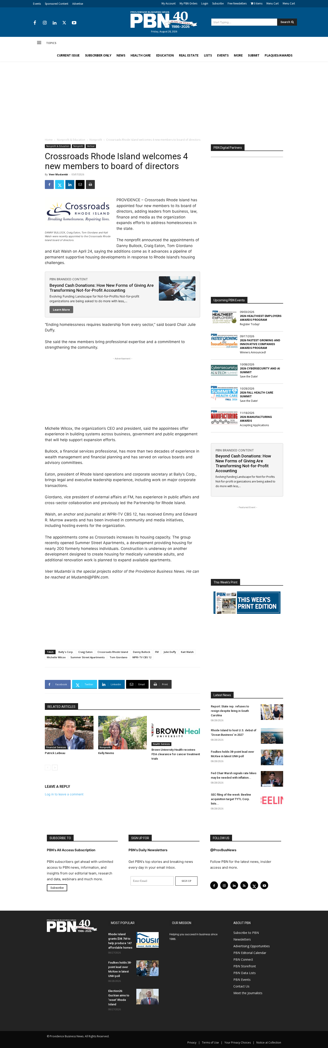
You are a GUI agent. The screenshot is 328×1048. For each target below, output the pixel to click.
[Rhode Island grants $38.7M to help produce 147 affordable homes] (147, 940)
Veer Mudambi (58, 174)
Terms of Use (210, 1042)
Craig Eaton (85, 652)
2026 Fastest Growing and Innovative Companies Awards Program (260, 344)
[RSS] (244, 885)
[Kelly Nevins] (122, 732)
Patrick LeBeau (55, 753)
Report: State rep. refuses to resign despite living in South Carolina (230, 711)
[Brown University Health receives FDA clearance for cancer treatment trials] (176, 731)
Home (49, 140)
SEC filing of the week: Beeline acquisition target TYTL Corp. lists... (231, 799)
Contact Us (241, 986)
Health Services (161, 744)
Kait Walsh (187, 652)
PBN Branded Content (69, 279)
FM (157, 652)
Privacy (191, 1042)
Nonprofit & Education (71, 140)
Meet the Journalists (247, 993)
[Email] (80, 184)
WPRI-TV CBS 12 (141, 657)
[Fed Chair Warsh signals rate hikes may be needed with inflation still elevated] (272, 779)
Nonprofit (95, 140)
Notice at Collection (268, 1042)
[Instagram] (44, 23)
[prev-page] (47, 767)
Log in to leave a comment (64, 794)
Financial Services (56, 747)
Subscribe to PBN (246, 933)
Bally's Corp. (65, 652)
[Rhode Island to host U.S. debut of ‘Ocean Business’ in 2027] (272, 736)
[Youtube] (74, 23)
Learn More (61, 310)
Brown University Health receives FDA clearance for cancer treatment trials (176, 754)
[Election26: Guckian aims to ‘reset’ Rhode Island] (147, 996)
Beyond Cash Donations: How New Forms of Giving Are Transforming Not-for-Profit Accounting (102, 288)
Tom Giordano (118, 657)
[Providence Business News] (164, 19)
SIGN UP (186, 881)
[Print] (90, 184)
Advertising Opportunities (251, 946)
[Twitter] (64, 23)
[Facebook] (35, 23)
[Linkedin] (54, 23)
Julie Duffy (170, 652)
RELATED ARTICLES (61, 706)
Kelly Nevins (106, 753)
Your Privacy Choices (237, 1042)
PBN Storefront (244, 966)
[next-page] (55, 767)
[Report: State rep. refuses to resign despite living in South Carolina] (272, 712)
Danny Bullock (141, 652)
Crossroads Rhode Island (113, 652)
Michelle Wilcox (56, 657)
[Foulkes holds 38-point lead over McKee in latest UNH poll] (272, 757)
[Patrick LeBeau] (69, 732)
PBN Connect (243, 959)
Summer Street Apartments (88, 657)
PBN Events (242, 979)
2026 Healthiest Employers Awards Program (260, 317)
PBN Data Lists (244, 973)
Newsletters (242, 939)
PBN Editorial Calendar (249, 953)
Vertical (91, 146)
